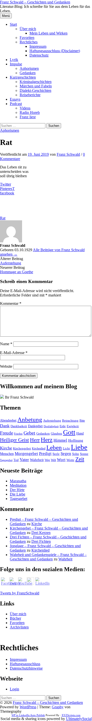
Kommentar (10, 303)
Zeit (79, 459)
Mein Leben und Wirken (48, 33)
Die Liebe (17, 494)
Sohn (75, 454)
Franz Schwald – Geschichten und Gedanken (35, 2)
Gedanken (28, 73)
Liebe (79, 447)
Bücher (15, 618)
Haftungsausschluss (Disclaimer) (54, 51)
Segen (66, 453)
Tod (16, 460)
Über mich (28, 29)
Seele (56, 454)
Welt (53, 460)
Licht (66, 448)
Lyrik (14, 60)
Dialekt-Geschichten (35, 90)
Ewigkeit (73, 426)
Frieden (18, 433)
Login (14, 689)
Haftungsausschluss (25, 664)
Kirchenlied (38, 448)
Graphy (58, 707)
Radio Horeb (30, 112)
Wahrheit (37, 460)
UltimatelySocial (79, 719)
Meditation (18, 485)
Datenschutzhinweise (26, 668)
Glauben (56, 433)
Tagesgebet (6, 460)
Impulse (16, 64)
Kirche (6, 448)
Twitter (5, 184)
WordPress (28, 707)
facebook (7, 193)
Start (13, 24)
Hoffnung (75, 440)
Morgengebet (26, 453)
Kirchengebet (22, 448)
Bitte (82, 420)
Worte (70, 460)
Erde (63, 426)
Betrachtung (70, 420)
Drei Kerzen (41, 533)
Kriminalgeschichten (36, 82)
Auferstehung (10, 263)
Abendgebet (8, 420)
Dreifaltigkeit (51, 426)
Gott (69, 432)
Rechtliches (29, 42)
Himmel (60, 440)
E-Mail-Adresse (13, 353)
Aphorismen (29, 68)
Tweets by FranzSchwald (19, 593)
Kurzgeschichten (23, 77)
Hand (80, 433)
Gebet (29, 433)
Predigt (45, 453)
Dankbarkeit (19, 426)
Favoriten (27, 37)
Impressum (37, 46)
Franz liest (28, 117)
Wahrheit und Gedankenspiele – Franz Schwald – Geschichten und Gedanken (48, 557)
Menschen (7, 454)
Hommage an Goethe (16, 272)
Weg (47, 460)
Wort (61, 459)
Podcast (16, 104)
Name (6, 344)
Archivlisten (19, 627)
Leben (54, 447)
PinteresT (7, 189)
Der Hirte (17, 490)
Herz (47, 439)
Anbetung (29, 419)
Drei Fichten (41, 541)
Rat (2, 218)
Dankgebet (35, 426)
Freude (6, 433)
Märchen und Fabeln (36, 86)
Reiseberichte (30, 95)
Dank (5, 425)
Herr (35, 440)
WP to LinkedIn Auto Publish (28, 715)
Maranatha (18, 481)
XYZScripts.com (71, 715)
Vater (24, 459)
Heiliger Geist (14, 440)
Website (6, 366)
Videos (25, 108)
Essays (15, 99)
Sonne (84, 454)
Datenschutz (39, 55)
